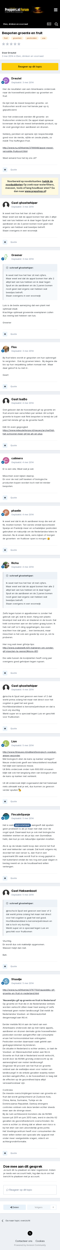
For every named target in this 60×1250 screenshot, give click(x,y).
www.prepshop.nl (35, 191)
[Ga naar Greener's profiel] (6, 257)
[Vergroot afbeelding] (48, 538)
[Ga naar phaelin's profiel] (6, 512)
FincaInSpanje (20, 814)
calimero (17, 458)
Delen (15, 1207)
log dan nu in (39, 1173)
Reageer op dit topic (30, 66)
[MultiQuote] (5, 169)
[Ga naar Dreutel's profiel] (6, 80)
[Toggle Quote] (7, 267)
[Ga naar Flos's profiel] (6, 349)
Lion (14, 741)
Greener (16, 255)
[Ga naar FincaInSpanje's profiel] (6, 816)
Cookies (40, 1241)
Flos (14, 347)
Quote (13, 169)
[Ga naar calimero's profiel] (6, 460)
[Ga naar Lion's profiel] (6, 743)
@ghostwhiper (22, 825)
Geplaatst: (22, 82)
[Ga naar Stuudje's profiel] (6, 981)
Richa (15, 563)
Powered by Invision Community (30, 1245)
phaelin (16, 510)
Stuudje (16, 979)
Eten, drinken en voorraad (30, 56)
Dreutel (12, 52)
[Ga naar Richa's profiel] (6, 565)
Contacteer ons (23, 1241)
